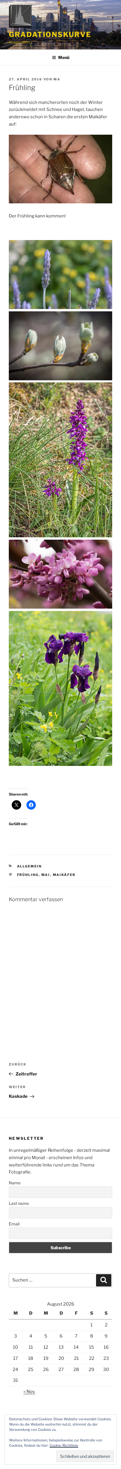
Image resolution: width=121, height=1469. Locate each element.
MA (56, 79)
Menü (63, 57)
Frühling (28, 875)
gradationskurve (50, 34)
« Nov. (29, 1391)
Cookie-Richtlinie (64, 1445)
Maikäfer (64, 875)
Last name (19, 1203)
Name (15, 1182)
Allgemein (29, 866)
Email (14, 1223)
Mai (45, 875)
